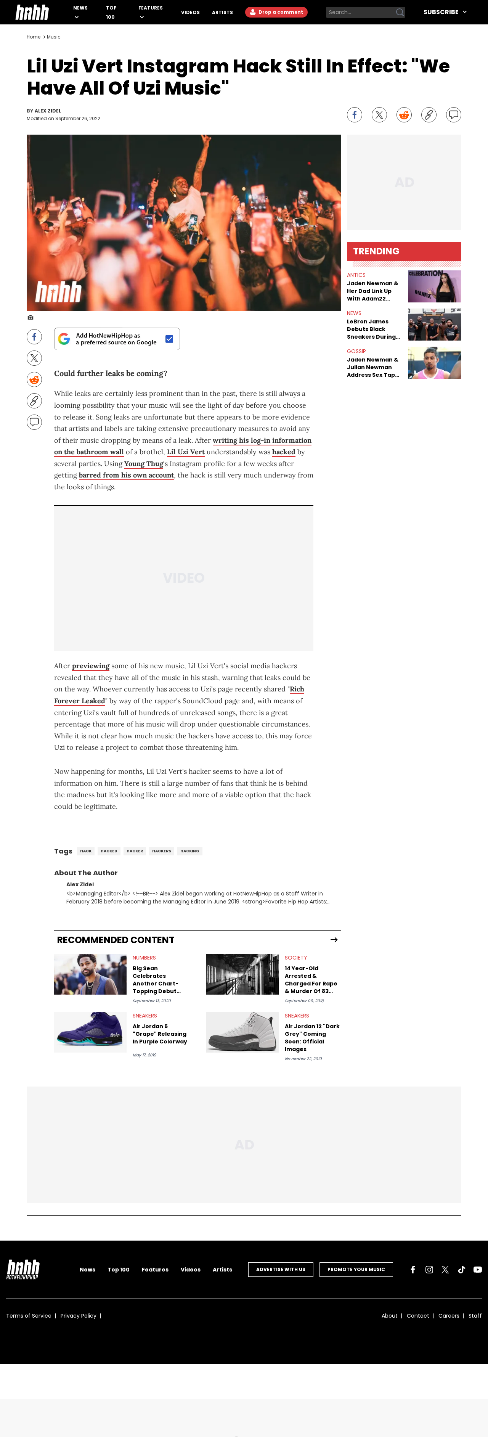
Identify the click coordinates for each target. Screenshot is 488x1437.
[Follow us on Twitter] (445, 1269)
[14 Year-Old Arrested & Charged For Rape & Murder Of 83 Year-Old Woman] (242, 974)
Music (54, 37)
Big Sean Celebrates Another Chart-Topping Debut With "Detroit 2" (156, 979)
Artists (222, 12)
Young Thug (143, 463)
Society (296, 957)
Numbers (144, 957)
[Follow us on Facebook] (413, 1269)
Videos (190, 12)
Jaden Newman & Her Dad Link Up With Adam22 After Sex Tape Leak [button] (372, 291)
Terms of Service (28, 1316)
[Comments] (453, 114)
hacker (135, 851)
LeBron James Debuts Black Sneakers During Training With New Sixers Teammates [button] (374, 329)
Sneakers (145, 1015)
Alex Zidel (48, 111)
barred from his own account (126, 475)
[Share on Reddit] (404, 115)
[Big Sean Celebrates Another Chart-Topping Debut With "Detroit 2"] (90, 974)
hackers (161, 851)
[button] (434, 286)
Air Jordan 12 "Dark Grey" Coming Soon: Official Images (312, 1037)
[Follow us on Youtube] (478, 1269)
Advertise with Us (280, 1269)
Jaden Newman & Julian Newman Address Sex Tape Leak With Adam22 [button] (374, 367)
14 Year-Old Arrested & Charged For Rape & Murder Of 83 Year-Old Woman (311, 979)
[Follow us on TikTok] (462, 1269)
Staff (475, 1316)
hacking (189, 851)
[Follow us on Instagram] (429, 1269)
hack (86, 851)
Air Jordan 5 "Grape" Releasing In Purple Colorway (160, 1033)
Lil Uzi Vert (186, 451)
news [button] (354, 313)
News (80, 8)
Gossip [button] (356, 351)
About (390, 1316)
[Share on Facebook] (354, 115)
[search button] (400, 12)
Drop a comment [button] (280, 12)
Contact (418, 1316)
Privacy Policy (78, 1316)
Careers (448, 1316)
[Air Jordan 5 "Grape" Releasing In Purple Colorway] (90, 1032)
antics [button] (356, 275)
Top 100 (119, 1269)
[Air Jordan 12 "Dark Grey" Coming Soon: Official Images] (242, 1032)
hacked (283, 451)
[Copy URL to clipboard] (429, 114)
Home (33, 37)
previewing (90, 665)
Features (150, 8)
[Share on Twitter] (379, 115)
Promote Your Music (356, 1269)
